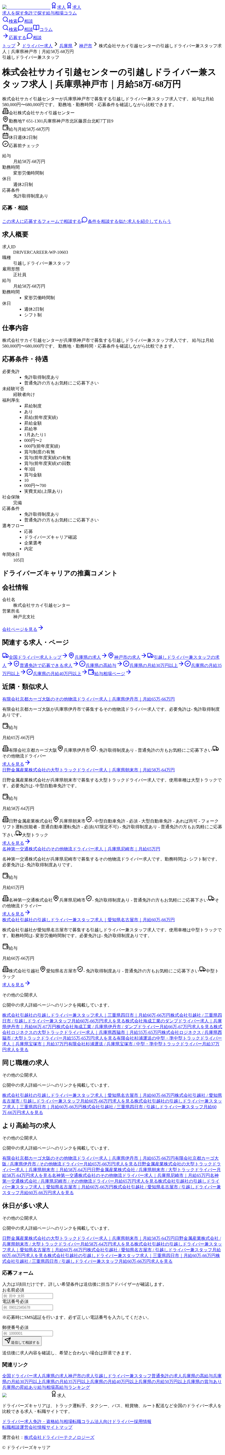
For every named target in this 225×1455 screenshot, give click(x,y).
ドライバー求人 (37, 45)
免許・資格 (44, 1421)
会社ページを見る (19, 629)
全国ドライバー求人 (22, 1376)
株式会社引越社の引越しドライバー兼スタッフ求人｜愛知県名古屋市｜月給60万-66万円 (88, 919)
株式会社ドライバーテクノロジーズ (59, 1437)
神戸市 (85, 45)
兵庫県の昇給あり (19, 1387)
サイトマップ (59, 1427)
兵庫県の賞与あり (204, 1381)
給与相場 (55, 13)
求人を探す (13, 13)
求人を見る (13, 764)
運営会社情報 (33, 1427)
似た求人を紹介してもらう (145, 221)
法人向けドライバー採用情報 (122, 1421)
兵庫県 (65, 45)
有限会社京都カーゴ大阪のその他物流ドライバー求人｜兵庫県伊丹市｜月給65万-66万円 (88, 699)
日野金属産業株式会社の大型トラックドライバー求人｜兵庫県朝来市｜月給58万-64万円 (88, 770)
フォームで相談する (61, 221)
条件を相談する (103, 221)
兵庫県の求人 (55, 1376)
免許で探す (35, 13)
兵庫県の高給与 (197, 1376)
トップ (8, 45)
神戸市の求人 (81, 1376)
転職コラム (83, 1421)
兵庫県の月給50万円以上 (162, 1381)
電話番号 (11, 1301)
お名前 (8, 1290)
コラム (70, 13)
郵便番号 (11, 1327)
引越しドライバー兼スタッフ (122, 1376)
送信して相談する (25, 1342)
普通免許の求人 (166, 1376)
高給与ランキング (72, 1387)
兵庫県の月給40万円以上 (114, 1381)
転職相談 (11, 1427)
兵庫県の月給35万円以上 (66, 1381)
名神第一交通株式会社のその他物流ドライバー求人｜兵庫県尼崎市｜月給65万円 (81, 849)
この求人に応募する (22, 221)
